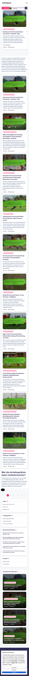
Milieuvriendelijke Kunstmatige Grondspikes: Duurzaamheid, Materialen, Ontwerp (12, 136)
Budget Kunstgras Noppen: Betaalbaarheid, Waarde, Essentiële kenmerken (11, 416)
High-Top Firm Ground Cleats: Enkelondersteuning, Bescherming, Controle (14, 336)
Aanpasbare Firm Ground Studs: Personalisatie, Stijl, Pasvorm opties (13, 218)
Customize (14, 667)
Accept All (14, 672)
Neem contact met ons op (8, 504)
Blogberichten (6, 509)
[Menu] (26, 2)
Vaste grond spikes (8, 213)
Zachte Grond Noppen (9, 29)
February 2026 (6, 561)
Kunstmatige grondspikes (10, 132)
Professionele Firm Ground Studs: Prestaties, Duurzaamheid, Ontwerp (14, 257)
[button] (7, 45)
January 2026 (6, 564)
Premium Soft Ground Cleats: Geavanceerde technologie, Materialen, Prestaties (12, 177)
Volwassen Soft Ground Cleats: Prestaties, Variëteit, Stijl (13, 533)
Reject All (14, 670)
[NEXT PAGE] (21, 495)
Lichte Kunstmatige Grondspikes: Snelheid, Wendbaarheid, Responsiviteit (13, 375)
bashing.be (6, 3)
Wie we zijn (5, 506)
